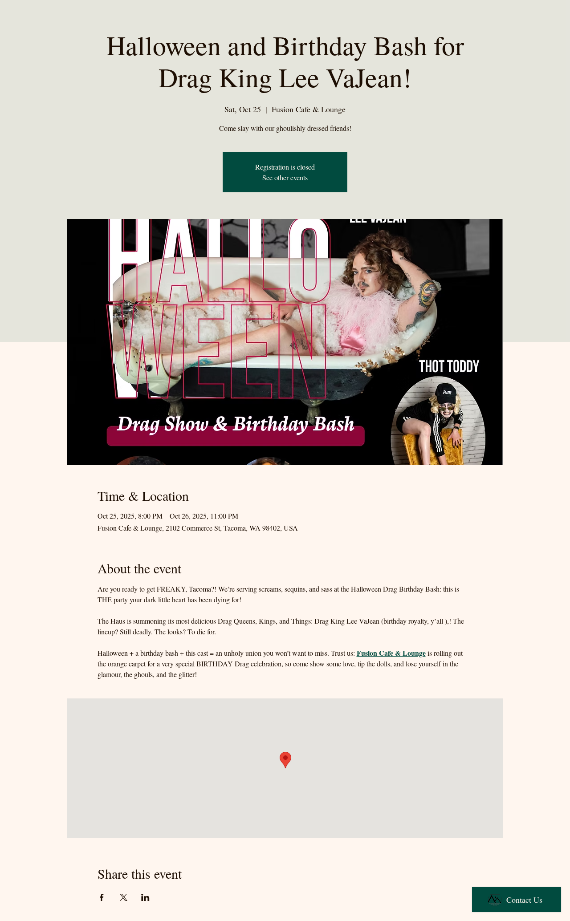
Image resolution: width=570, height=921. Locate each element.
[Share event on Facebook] (102, 897)
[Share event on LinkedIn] (145, 897)
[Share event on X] (123, 897)
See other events (285, 177)
